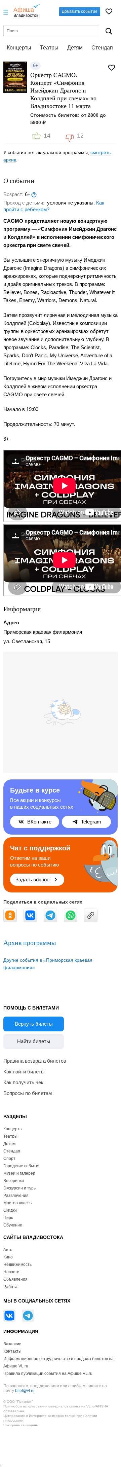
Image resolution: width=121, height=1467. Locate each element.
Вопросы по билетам (27, 1093)
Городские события (22, 1166)
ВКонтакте (39, 821)
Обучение (12, 1225)
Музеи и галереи (19, 1173)
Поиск (109, 31)
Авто (7, 1249)
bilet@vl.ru (25, 1390)
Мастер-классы (18, 1203)
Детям (75, 47)
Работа (10, 1286)
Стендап (102, 47)
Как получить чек (23, 1082)
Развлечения (16, 1195)
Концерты (19, 47)
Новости (11, 1272)
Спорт (9, 1158)
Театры (49, 47)
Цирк (8, 1217)
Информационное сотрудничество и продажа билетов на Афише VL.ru (58, 1362)
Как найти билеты (24, 1071)
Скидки (10, 1210)
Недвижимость (17, 1264)
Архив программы (29, 942)
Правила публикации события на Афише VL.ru (47, 1373)
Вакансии (12, 1344)
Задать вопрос (32, 879)
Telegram (91, 821)
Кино (8, 1257)
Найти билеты (33, 1041)
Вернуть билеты (34, 1024)
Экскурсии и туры (20, 1188)
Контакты (12, 1351)
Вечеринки (13, 1180)
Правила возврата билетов (34, 1061)
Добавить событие (79, 11)
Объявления (15, 1279)
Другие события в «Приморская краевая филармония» (47, 963)
